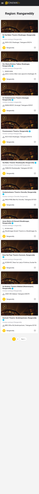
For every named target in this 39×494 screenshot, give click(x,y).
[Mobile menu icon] (2, 3)
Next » (23, 339)
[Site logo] (13, 3)
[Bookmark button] (34, 47)
